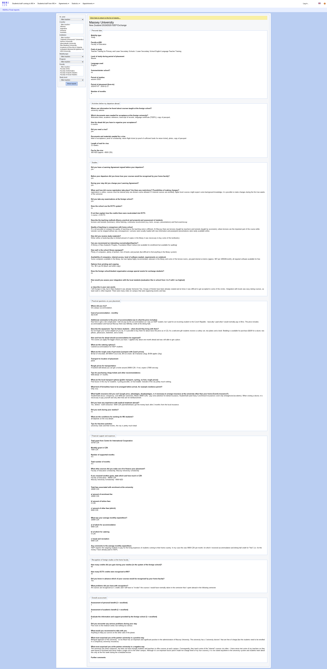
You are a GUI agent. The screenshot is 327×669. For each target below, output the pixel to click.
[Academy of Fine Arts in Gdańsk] (71, 47)
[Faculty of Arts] (71, 69)
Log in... (306, 3)
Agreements (63, 3)
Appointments (88, 3)
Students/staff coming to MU (22, 3)
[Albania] (71, 27)
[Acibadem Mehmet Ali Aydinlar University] (71, 49)
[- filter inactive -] (71, 25)
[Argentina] (71, 29)
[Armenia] (71, 30)
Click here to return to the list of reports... (105, 18)
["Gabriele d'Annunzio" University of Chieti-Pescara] (71, 40)
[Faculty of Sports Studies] (71, 73)
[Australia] (71, 32)
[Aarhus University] (71, 41)
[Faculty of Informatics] (71, 71)
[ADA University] (71, 51)
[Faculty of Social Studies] (71, 75)
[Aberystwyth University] (71, 43)
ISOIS (5, 10)
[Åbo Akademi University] (71, 45)
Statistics (75, 3)
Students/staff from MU (46, 3)
